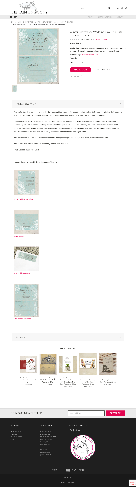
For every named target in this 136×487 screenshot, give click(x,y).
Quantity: (73, 58)
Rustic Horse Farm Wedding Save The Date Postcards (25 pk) (108, 380)
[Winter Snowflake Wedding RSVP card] (26, 222)
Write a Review (101, 39)
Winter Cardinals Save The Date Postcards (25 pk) (28, 380)
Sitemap (12, 439)
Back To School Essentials (48, 436)
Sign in (12, 436)
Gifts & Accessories (46, 452)
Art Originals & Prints (46, 447)
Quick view (28, 361)
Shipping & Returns (105, 17)
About (90, 17)
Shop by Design (44, 429)
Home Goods (43, 449)
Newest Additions (45, 434)
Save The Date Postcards (22, 319)
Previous (130, 481)
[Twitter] (78, 77)
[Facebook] (71, 77)
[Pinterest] (81, 77)
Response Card (19, 236)
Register (19, 436)
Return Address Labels (22, 273)
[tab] (68, 104)
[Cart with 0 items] (126, 8)
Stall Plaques (44, 442)
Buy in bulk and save (90, 55)
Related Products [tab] (66, 349)
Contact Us (120, 17)
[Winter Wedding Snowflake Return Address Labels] (26, 259)
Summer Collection (46, 439)
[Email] (75, 77)
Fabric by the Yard (45, 444)
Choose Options (48, 366)
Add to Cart (28, 366)
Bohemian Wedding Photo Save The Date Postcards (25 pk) (48, 380)
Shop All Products (45, 431)
